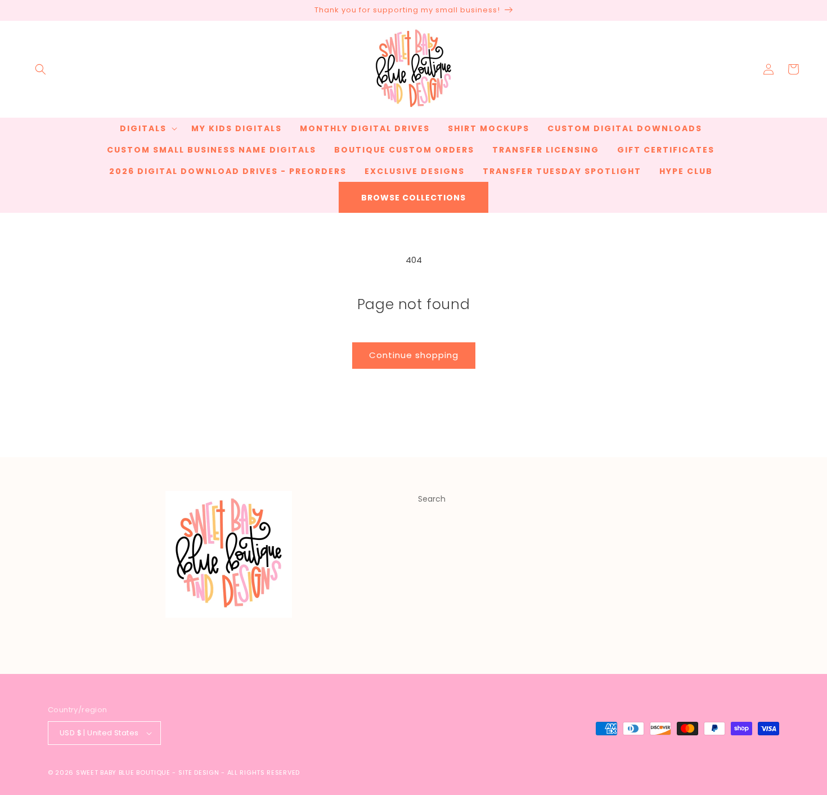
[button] (40, 69)
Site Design (198, 772)
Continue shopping (414, 355)
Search (432, 498)
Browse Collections (413, 197)
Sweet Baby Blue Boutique (124, 772)
